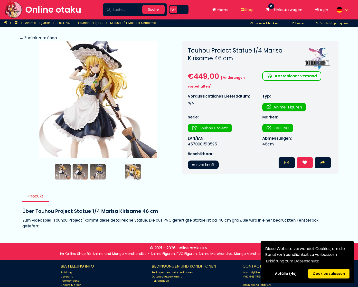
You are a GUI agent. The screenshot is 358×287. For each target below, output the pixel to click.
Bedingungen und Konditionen (172, 272)
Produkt (35, 196)
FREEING (281, 128)
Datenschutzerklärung (167, 276)
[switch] (178, 9)
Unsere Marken (71, 285)
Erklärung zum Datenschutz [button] (292, 261)
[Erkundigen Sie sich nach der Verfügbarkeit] (287, 162)
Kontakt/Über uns (254, 272)
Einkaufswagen (286, 8)
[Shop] (16, 22)
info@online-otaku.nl (257, 285)
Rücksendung (70, 281)
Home (222, 9)
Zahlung (66, 272)
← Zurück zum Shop (38, 38)
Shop (249, 9)
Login (323, 9)
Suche (153, 9)
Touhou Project (213, 128)
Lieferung (67, 276)
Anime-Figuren (287, 107)
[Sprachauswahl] (342, 10)
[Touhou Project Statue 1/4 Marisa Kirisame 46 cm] (97, 99)
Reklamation (160, 281)
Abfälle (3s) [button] (286, 273)
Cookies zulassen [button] (329, 273)
